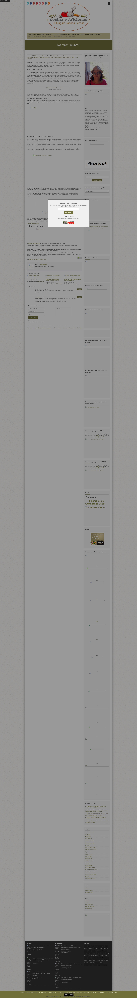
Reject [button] (71, 994)
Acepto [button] (66, 994)
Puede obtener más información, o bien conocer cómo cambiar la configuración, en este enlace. (68, 996)
